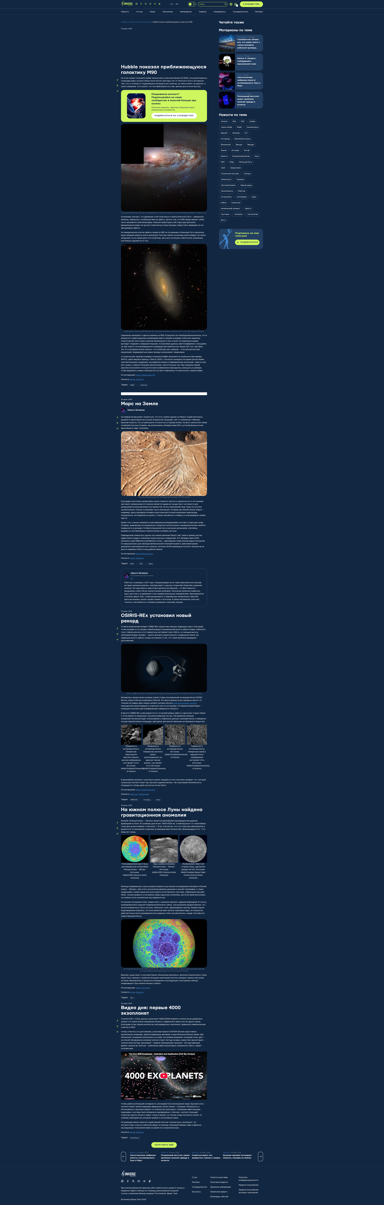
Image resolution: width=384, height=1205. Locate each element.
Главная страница (128, 22)
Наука (152, 12)
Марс (232, 162)
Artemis (224, 121)
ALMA (132, 564)
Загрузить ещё (164, 1145)
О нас (194, 1177)
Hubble (132, 385)
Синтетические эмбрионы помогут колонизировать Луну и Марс (248, 81)
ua (171, 4)
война (223, 203)
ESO (141, 564)
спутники (225, 214)
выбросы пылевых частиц (184, 703)
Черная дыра (246, 185)
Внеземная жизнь (242, 139)
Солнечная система (230, 174)
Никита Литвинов (136, 410)
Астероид (147, 800)
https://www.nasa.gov (145, 375)
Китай (247, 150)
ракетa (248, 208)
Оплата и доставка (219, 1177)
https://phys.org (143, 988)
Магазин (259, 12)
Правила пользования (248, 1185)
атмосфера (242, 197)
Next (260, 1156)
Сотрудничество (240, 12)
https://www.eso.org (144, 554)
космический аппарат (230, 208)
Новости (125, 12)
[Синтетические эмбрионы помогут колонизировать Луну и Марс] (227, 81)
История (235, 150)
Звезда (239, 145)
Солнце (247, 174)
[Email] (132, 579)
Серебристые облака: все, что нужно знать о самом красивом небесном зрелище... (248, 44)
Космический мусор (241, 156)
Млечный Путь (245, 162)
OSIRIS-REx (134, 800)
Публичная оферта (218, 1192)
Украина (202, 12)
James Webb (226, 127)
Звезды (250, 145)
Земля (150, 564)
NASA (239, 127)
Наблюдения (186, 12)
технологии (252, 214)
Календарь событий (219, 1197)
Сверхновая (235, 168)
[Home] (126, 4)
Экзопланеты (134, 1138)
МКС (223, 162)
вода (254, 197)
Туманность (226, 179)
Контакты (196, 1192)
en (177, 4)
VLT (246, 133)
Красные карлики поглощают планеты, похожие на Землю (237, 1156)
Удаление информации (220, 1187)
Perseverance (252, 127)
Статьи (139, 12)
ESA (234, 121)
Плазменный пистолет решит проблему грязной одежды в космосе (248, 100)
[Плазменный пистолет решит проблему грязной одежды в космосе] (227, 100)
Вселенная (226, 145)
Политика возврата (219, 1182)
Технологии (167, 12)
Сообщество (251, 4)
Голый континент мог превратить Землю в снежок (206, 1156)
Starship (236, 133)
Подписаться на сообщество (174, 116)
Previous (123, 1156)
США (223, 168)
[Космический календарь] (231, 4)
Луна (132, 998)
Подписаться (249, 242)
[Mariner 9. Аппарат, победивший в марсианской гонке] (227, 62)
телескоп (238, 214)
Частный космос (228, 185)
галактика (143, 385)
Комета (224, 156)
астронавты (226, 197)
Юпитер (241, 191)
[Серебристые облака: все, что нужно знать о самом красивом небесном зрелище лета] (227, 43)
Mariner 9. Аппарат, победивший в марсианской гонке (246, 61)
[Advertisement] (164, 49)
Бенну (158, 800)
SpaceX (224, 133)
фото (223, 220)
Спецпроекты (220, 12)
